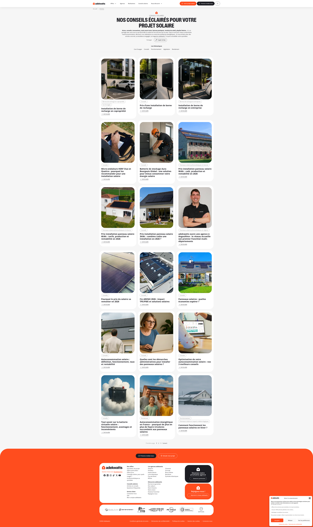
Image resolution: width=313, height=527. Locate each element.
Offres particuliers (132, 470)
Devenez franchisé (153, 492)
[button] (310, 498)
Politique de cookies (283, 524)
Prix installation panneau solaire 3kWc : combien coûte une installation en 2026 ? (156, 236)
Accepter (277, 520)
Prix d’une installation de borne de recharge (156, 106)
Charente (168, 468)
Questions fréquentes (133, 488)
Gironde (167, 470)
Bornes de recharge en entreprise (190, 102)
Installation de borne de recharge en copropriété (113, 109)
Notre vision (151, 490)
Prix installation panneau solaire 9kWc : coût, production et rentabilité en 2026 (195, 171)
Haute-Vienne (152, 472)
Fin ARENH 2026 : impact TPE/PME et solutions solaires (154, 300)
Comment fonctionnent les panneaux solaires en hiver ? (192, 426)
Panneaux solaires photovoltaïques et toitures (194, 165)
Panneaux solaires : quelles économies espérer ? (192, 300)
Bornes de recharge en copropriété (113, 102)
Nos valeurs (151, 486)
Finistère (150, 470)
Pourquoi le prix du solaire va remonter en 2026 (116, 300)
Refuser (290, 520)
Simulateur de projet (133, 468)
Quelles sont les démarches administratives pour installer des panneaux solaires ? (155, 362)
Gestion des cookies (193, 521)
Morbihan (168, 474)
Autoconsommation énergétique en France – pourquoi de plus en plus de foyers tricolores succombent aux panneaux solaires (156, 427)
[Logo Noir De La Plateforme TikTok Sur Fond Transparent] (114, 475)
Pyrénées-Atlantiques (171, 476)
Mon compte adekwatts (134, 497)
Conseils (146, 49)
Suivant (165, 443)
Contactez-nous (132, 494)
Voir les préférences (304, 520)
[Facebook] (105, 475)
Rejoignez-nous (152, 494)
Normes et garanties (154, 484)
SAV (128, 495)
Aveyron (150, 468)
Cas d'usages (138, 49)
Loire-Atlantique (153, 474)
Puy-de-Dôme (152, 476)
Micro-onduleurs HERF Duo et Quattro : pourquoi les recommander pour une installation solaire (116, 172)
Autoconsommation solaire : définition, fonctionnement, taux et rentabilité (117, 362)
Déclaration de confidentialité (295, 524)
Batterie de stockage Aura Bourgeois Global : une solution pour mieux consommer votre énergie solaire (155, 172)
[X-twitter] (117, 475)
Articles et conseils (132, 486)
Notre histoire (152, 488)
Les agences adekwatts (155, 466)
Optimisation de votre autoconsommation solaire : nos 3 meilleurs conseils (194, 362)
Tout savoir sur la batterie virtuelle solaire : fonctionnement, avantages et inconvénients (116, 426)
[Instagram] (111, 475)
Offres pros (130, 472)
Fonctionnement (156, 49)
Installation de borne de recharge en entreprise (190, 106)
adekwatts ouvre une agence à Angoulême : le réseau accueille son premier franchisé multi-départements (194, 238)
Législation (166, 49)
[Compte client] (217, 3)
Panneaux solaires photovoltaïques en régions (194, 230)
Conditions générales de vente (139, 521)
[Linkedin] (108, 475)
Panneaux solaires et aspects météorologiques (194, 421)
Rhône (150, 478)
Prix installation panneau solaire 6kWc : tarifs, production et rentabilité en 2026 (117, 236)
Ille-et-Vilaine (169, 472)
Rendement (175, 49)
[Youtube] (120, 475)
